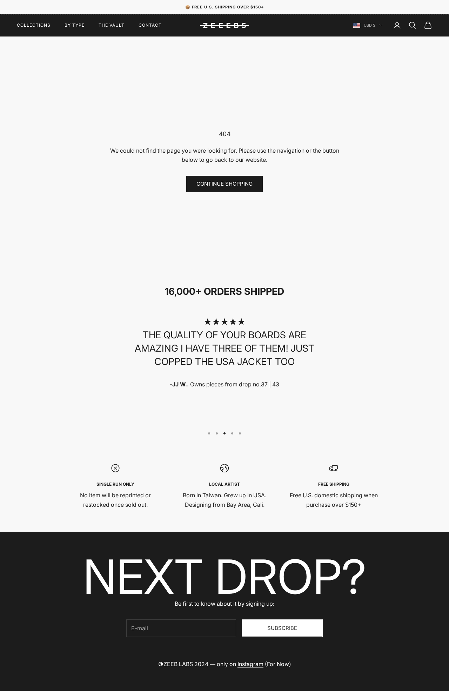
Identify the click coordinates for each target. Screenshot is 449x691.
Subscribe (282, 628)
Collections (34, 25)
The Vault (112, 25)
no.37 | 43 (266, 384)
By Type (75, 25)
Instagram (250, 663)
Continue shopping (224, 183)
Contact (150, 25)
